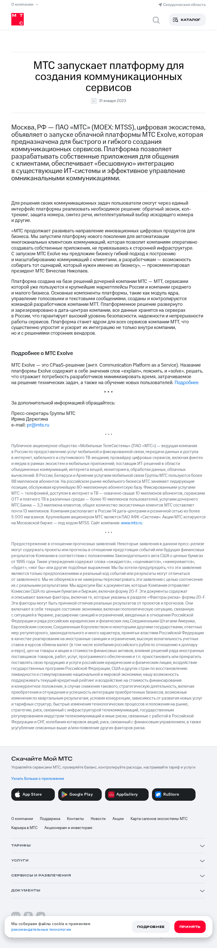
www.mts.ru (131, 523)
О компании (22, 819)
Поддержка (50, 819)
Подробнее (187, 382)
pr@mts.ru (38, 425)
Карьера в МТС (24, 828)
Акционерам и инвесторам (68, 828)
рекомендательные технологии (41, 929)
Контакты (75, 819)
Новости (98, 819)
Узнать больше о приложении (37, 779)
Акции (118, 819)
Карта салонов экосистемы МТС (159, 819)
